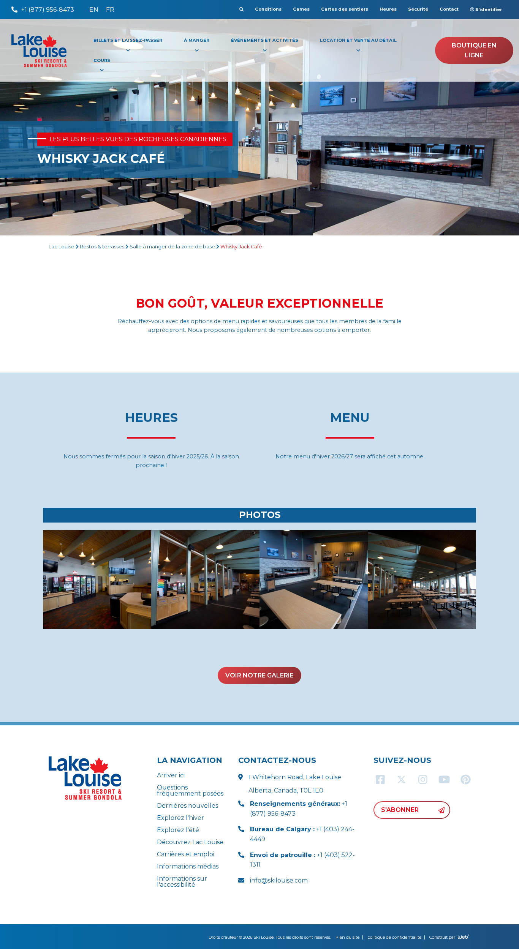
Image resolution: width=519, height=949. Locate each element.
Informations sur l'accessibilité (182, 881)
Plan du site (347, 937)
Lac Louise (61, 246)
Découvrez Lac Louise (190, 842)
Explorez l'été (178, 830)
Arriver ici (171, 775)
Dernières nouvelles (187, 805)
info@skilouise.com (279, 880)
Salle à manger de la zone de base (172, 246)
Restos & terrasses (102, 246)
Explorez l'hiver (180, 817)
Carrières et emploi (185, 854)
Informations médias (187, 866)
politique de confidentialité (394, 937)
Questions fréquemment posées (190, 790)
